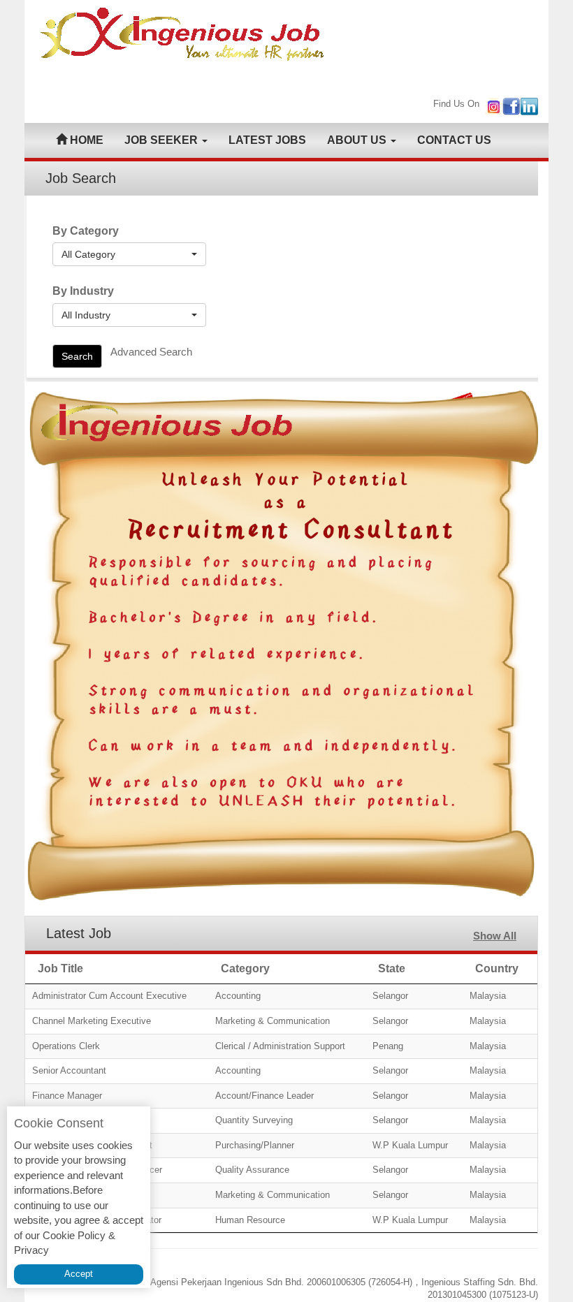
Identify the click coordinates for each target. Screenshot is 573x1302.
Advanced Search (151, 352)
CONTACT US (454, 140)
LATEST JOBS (267, 140)
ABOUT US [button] (358, 140)
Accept (78, 1273)
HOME (85, 140)
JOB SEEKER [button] (162, 140)
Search (77, 356)
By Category (85, 231)
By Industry (83, 291)
